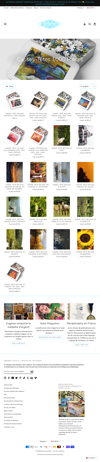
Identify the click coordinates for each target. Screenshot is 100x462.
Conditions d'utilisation (11, 420)
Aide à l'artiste (8, 417)
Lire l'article (18, 343)
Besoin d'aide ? (8, 411)
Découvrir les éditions (50, 337)
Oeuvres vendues (45, 8)
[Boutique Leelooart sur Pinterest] (20, 378)
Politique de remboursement (13, 423)
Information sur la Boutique (12, 414)
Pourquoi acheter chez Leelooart (14, 391)
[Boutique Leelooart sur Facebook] (9, 378)
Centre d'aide (8, 385)
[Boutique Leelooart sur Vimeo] (35, 378)
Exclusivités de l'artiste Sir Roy (13, 401)
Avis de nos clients (9, 407)
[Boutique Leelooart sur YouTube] (13, 378)
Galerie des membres (17, 8)
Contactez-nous (9, 427)
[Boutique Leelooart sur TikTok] (24, 378)
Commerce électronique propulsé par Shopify (50, 454)
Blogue (36, 8)
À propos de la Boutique (11, 388)
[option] (50, 3)
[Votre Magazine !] (50, 311)
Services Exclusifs (9, 398)
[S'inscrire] (32, 371)
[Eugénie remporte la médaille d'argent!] (18, 311)
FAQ (5, 394)
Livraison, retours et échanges (13, 404)
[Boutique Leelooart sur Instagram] (5, 378)
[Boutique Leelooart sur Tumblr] (28, 378)
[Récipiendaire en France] (81, 311)
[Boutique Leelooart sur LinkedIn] (32, 378)
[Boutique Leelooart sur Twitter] (16, 378)
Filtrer (11, 86)
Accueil (6, 8)
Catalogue (28, 8)
